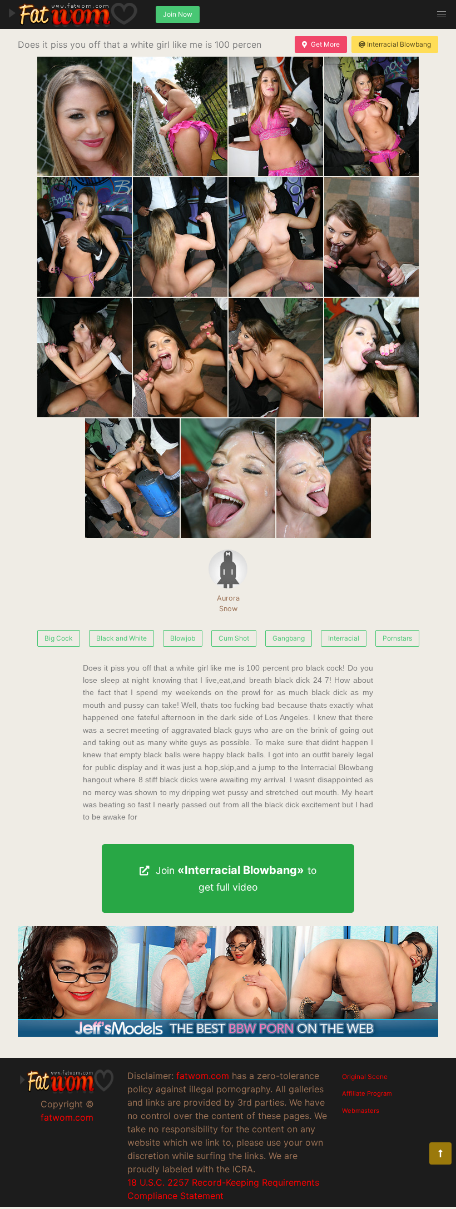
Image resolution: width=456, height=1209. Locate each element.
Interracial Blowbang (399, 44)
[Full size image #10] (276, 357)
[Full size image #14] (323, 478)
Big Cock (58, 638)
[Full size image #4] (84, 237)
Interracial (343, 638)
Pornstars (397, 638)
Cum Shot (234, 638)
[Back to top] (440, 1153)
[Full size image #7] (371, 237)
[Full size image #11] (371, 357)
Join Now (177, 14)
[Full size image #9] (180, 357)
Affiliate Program (367, 1093)
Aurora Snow (228, 603)
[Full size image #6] (276, 237)
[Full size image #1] (180, 116)
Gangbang (288, 638)
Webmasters (360, 1111)
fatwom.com (67, 1117)
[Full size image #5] (180, 237)
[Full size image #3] (371, 116)
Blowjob (182, 638)
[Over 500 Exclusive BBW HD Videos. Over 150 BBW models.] (228, 1033)
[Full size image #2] (276, 116)
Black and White (121, 638)
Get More (325, 44)
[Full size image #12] (132, 478)
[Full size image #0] (84, 116)
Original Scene (365, 1076)
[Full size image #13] (228, 478)
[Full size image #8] (84, 357)
